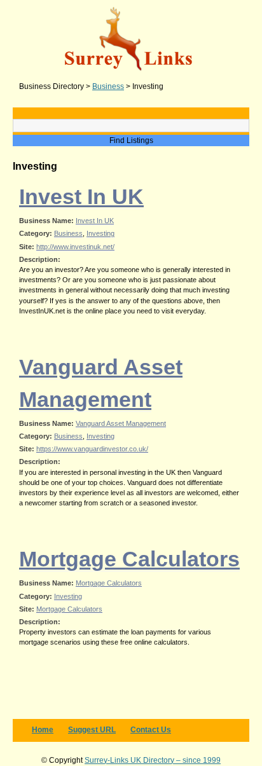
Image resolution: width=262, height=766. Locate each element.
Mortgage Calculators (129, 559)
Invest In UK (81, 196)
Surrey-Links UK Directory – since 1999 (153, 760)
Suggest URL (92, 729)
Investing (100, 233)
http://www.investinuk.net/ (75, 246)
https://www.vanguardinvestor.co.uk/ (92, 449)
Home (42, 729)
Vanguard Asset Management (121, 423)
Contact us (150, 729)
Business (68, 233)
